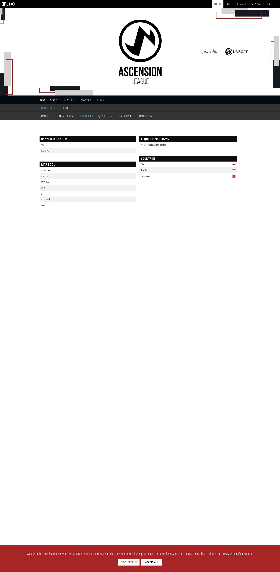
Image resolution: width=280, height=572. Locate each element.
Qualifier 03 (86, 116)
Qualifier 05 (125, 116)
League (65, 108)
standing (70, 99)
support (256, 4)
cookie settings (128, 562)
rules (100, 99)
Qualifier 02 (66, 116)
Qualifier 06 (145, 116)
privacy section (229, 553)
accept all (151, 562)
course (54, 99)
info (42, 99)
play (228, 4)
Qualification (47, 108)
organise (241, 4)
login (217, 4)
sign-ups (86, 99)
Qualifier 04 (105, 116)
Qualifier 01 (47, 116)
